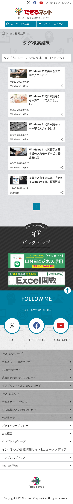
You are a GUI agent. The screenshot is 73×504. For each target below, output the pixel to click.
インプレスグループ (13, 441)
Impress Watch (11, 465)
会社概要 (7, 433)
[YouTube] (41, 3)
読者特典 (14, 192)
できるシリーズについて (16, 361)
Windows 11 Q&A (19, 86)
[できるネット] (3, 33)
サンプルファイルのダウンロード (21, 385)
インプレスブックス (13, 457)
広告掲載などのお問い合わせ (19, 409)
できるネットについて (60, 2)
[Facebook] (34, 3)
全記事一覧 (8, 417)
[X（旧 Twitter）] (28, 2)
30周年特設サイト (13, 369)
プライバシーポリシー (15, 425)
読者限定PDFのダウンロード (19, 377)
